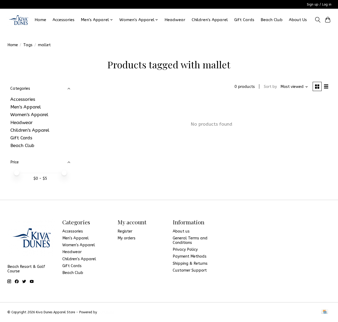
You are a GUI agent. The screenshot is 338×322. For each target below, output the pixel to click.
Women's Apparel (29, 114)
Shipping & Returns (190, 263)
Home (40, 19)
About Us (298, 19)
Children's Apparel (210, 19)
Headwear (175, 19)
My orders (126, 238)
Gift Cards (244, 19)
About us (181, 231)
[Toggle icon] (317, 20)
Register (125, 231)
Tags (27, 45)
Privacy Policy (185, 249)
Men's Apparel (25, 107)
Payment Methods (189, 256)
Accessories (63, 19)
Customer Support (190, 270)
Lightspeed (106, 312)
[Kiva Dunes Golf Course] (18, 20)
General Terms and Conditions (190, 240)
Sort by (270, 86)
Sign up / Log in (319, 4)
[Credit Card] (324, 312)
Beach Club (272, 19)
